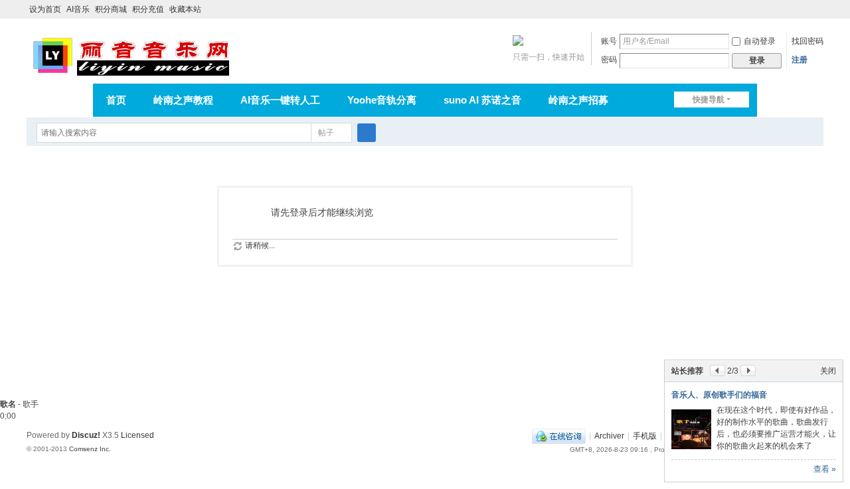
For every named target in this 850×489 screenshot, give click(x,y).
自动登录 (760, 41)
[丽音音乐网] (130, 54)
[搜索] (366, 132)
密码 (609, 59)
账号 (609, 41)
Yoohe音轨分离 (381, 99)
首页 (116, 99)
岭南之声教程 (183, 99)
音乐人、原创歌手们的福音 (719, 394)
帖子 (326, 132)
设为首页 (45, 9)
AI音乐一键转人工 (280, 99)
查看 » (824, 469)
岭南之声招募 (578, 99)
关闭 (828, 371)
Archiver (609, 436)
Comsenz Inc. (90, 449)
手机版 (645, 436)
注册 (800, 59)
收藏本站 (185, 9)
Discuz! (86, 435)
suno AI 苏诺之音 (482, 99)
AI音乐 (78, 9)
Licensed (137, 435)
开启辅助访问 (805, 9)
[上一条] (717, 370)
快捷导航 (708, 99)
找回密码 (807, 41)
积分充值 (148, 9)
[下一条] (748, 370)
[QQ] (559, 436)
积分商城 (111, 9)
